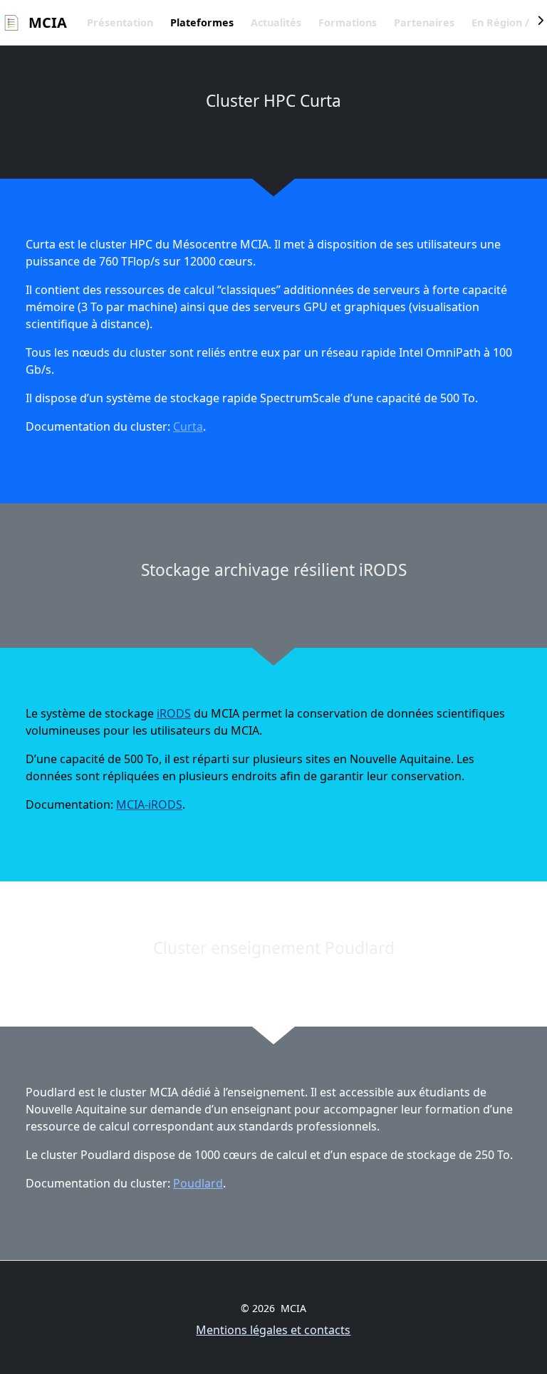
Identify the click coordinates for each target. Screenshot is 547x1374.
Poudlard (198, 1183)
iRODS (174, 713)
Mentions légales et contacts (273, 1330)
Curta (188, 426)
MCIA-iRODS (149, 804)
